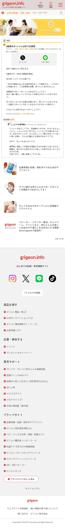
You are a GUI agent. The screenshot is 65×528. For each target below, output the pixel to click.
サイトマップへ (32, 488)
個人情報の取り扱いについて (44, 508)
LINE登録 (50, 6)
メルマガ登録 (34, 292)
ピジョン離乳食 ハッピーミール (21, 440)
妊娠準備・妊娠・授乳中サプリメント (24, 422)
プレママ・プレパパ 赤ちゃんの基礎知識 (25, 369)
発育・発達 (25, 12)
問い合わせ (23, 513)
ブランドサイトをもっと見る (22, 479)
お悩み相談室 (12, 12)
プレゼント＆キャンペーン (19, 352)
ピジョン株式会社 (39, 513)
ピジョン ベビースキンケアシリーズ (23, 452)
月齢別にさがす (41, 6)
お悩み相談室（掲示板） (18, 405)
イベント (10, 346)
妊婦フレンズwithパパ (17, 375)
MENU (61, 12)
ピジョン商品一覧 (14, 311)
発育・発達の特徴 (31, 49)
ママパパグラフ (13, 393)
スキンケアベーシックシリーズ (21, 458)
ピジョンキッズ (13, 470)
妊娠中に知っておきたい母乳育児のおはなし (27, 381)
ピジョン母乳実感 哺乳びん (19, 428)
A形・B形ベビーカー (16, 464)
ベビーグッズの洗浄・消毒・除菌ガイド (25, 434)
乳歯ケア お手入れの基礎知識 (20, 446)
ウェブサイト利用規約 (17, 508)
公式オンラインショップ (18, 317)
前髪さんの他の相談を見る (25, 114)
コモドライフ (12, 399)
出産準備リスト (13, 330)
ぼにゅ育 (10, 387)
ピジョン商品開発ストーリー (20, 324)
